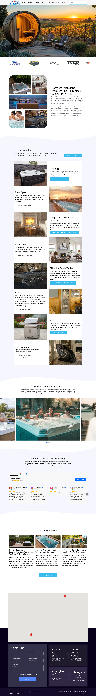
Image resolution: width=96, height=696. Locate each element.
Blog (57, 2)
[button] (9, 494)
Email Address (17, 658)
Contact (63, 2)
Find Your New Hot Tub (59, 179)
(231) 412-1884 (58, 680)
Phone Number (33, 658)
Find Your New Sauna (24, 309)
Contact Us (38, 691)
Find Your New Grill (58, 332)
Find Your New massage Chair (24, 356)
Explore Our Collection (73, 155)
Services (36, 2)
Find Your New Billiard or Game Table (63, 282)
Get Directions (55, 659)
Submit (27, 679)
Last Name (32, 652)
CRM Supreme (83, 693)
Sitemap (45, 691)
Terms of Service (30, 675)
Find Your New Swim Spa (24, 205)
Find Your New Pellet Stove (25, 255)
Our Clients (51, 2)
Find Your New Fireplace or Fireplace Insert (64, 232)
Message (15, 664)
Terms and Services (19, 691)
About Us (43, 2)
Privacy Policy (22, 675)
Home (23, 2)
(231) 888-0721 (58, 660)
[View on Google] (10, 488)
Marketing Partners (15, 693)
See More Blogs (48, 575)
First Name (16, 652)
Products (29, 2)
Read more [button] (12, 501)
